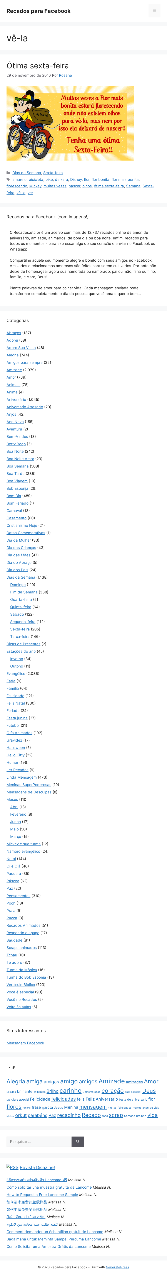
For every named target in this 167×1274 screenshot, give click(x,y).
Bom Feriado (17, 503)
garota (47, 1107)
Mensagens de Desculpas (29, 792)
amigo (69, 1081)
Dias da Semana (26, 173)
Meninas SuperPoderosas (29, 785)
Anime (12, 392)
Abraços (14, 333)
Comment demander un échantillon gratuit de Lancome (55, 1232)
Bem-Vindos (17, 436)
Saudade (14, 940)
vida (152, 1115)
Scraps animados (22, 947)
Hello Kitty (16, 755)
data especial (133, 1091)
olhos (87, 186)
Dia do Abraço (19, 562)
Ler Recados (17, 770)
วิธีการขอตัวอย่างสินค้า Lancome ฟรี (37, 1180)
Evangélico (16, 673)
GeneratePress (117, 1267)
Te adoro (14, 962)
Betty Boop (16, 444)
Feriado (13, 710)
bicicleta (36, 179)
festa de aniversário (133, 1099)
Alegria (13, 355)
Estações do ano (21, 651)
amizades (134, 1082)
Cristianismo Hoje (22, 525)
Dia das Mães (18, 555)
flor (86, 179)
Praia (11, 910)
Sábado (17, 614)
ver (30, 193)
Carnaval (14, 510)
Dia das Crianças (21, 548)
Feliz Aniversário (102, 1099)
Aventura (14, 429)
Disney (76, 179)
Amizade (14, 370)
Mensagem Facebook (25, 1043)
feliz (81, 1099)
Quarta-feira (21, 599)
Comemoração (91, 1091)
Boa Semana (18, 466)
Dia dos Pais (17, 570)
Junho (15, 822)
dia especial (20, 1099)
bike (49, 179)
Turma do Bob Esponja (26, 977)
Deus (149, 1090)
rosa (105, 1116)
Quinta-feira (20, 607)
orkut (21, 1115)
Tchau (12, 955)
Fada (11, 681)
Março (15, 836)
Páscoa (13, 881)
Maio (14, 829)
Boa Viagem (17, 481)
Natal (11, 859)
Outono (16, 666)
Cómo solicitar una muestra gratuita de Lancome (49, 1187)
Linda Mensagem (22, 777)
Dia (8, 1099)
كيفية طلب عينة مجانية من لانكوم (32, 1224)
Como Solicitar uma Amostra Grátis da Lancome (49, 1246)
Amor (11, 377)
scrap (116, 1115)
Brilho (52, 1091)
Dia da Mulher (19, 540)
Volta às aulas (19, 1007)
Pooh (11, 903)
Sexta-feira (53, 173)
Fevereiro (18, 814)
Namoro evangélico (23, 851)
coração (113, 1090)
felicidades (63, 1099)
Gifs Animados (19, 733)
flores (14, 1106)
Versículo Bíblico (21, 985)
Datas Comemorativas (26, 533)
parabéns (37, 1115)
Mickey (35, 186)
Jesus (58, 1108)
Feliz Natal (16, 703)
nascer (74, 186)
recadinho (69, 1115)
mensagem (93, 1107)
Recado (91, 1115)
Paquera (14, 873)
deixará (61, 179)
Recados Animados (23, 925)
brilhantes (39, 1091)
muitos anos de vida (146, 1107)
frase (36, 1107)
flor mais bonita (125, 179)
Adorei (12, 340)
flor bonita (100, 179)
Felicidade (15, 696)
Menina (71, 1107)
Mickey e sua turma (24, 844)
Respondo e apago (23, 933)
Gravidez (14, 740)
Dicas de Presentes (23, 644)
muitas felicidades (120, 1107)
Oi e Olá (13, 866)
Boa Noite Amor (20, 459)
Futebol (13, 725)
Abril (14, 807)
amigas (51, 1081)
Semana (133, 186)
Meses (12, 799)
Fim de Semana (24, 592)
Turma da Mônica (22, 970)
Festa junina (17, 718)
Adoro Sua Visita (21, 348)
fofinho (27, 1107)
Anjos (11, 414)
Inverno (16, 659)
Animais (13, 385)
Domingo (18, 585)
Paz (10, 888)
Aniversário (16, 399)
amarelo (19, 179)
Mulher (10, 1116)
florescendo (17, 186)
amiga (34, 1081)
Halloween (16, 747)
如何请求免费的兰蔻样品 (27, 1202)
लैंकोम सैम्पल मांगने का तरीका (26, 1217)
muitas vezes (55, 186)
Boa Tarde (16, 473)
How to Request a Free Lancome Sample (42, 1195)
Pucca (12, 918)
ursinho (141, 1116)
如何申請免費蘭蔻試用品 (27, 1209)
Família (13, 688)
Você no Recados (22, 999)
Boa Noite (15, 451)
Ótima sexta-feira (38, 65)
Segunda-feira (22, 622)
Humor (12, 762)
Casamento (17, 518)
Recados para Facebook (39, 11)
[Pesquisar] (78, 1142)
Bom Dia (14, 496)
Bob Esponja (17, 488)
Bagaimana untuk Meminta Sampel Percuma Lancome (54, 1239)
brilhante (24, 1091)
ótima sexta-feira (109, 186)
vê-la (21, 193)
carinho (71, 1090)
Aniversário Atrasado (25, 407)
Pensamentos (18, 896)
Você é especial (20, 992)
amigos (88, 1081)
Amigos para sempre (25, 362)
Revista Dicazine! (37, 1167)
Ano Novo (15, 422)
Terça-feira (20, 636)
